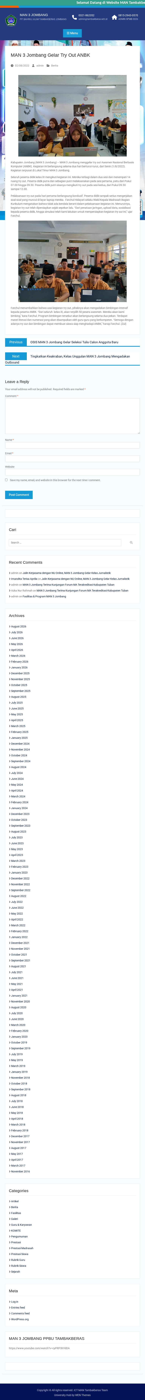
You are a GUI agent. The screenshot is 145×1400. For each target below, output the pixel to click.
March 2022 (18, 925)
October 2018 (19, 1083)
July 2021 (17, 972)
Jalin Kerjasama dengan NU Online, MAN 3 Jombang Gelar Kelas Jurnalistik (67, 572)
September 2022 (20, 890)
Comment (11, 396)
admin (40, 65)
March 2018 (18, 1124)
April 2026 (17, 649)
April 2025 (17, 720)
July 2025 (17, 702)
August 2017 (18, 1148)
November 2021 (20, 948)
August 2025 (18, 696)
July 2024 (17, 772)
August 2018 (18, 1095)
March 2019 (18, 1065)
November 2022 (20, 884)
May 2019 (17, 1060)
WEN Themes (83, 1395)
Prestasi (16, 1242)
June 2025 (17, 708)
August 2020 (18, 1007)
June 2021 (17, 978)
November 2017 (20, 1142)
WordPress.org (20, 1319)
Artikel (15, 1201)
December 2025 (20, 673)
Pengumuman (19, 1236)
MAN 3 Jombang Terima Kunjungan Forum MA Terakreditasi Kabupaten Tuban (68, 584)
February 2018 (19, 1130)
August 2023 (18, 831)
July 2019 (17, 1054)
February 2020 (19, 1030)
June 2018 (17, 1107)
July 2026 (17, 632)
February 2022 (19, 931)
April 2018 (17, 1118)
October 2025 (19, 685)
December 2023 (20, 814)
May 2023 (17, 849)
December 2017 (20, 1136)
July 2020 (17, 1013)
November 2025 (20, 679)
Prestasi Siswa (19, 1254)
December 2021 (20, 942)
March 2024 (18, 796)
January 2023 (19, 872)
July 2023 (17, 837)
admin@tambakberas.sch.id (93, 19)
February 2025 (19, 731)
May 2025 (17, 714)
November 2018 (20, 1077)
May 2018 (17, 1112)
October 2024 (19, 755)
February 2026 (19, 661)
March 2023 (18, 860)
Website (9, 466)
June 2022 (17, 907)
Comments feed (20, 1313)
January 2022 (19, 937)
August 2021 (18, 966)
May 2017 (17, 1153)
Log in (14, 1301)
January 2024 (19, 808)
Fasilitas (16, 1213)
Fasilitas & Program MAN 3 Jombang (44, 596)
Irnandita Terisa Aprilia (24, 578)
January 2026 (19, 667)
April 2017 (17, 1159)
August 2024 (18, 767)
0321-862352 (86, 15)
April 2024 (17, 790)
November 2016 (20, 1171)
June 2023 (17, 843)
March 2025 (18, 726)
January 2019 (19, 1071)
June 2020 (17, 1019)
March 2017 (18, 1165)
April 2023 (17, 855)
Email (9, 453)
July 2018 (17, 1101)
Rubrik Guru (18, 1259)
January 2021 (19, 995)
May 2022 (17, 913)
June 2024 (17, 778)
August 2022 (18, 896)
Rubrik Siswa (18, 1265)
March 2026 (18, 655)
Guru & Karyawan (21, 1224)
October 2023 (19, 819)
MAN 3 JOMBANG (34, 15)
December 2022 (20, 878)
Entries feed (18, 1307)
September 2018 (20, 1089)
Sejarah (15, 1271)
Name (9, 439)
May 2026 (17, 644)
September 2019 (20, 1048)
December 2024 (20, 743)
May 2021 (17, 983)
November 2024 (20, 749)
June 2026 (17, 638)
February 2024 (19, 802)
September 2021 (20, 960)
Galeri (14, 1218)
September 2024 (20, 761)
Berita (54, 65)
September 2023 (20, 825)
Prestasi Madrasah (22, 1248)
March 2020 (18, 1024)
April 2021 (17, 989)
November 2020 (20, 1001)
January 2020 (19, 1036)
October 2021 (19, 954)
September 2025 (20, 690)
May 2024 (17, 784)
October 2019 (19, 1042)
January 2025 (19, 737)
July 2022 (17, 901)
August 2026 (18, 626)
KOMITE (16, 1230)
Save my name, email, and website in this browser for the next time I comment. (55, 480)
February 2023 (19, 866)
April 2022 (17, 919)
